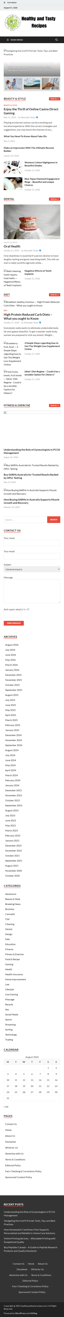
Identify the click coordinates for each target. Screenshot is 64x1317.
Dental (8, 929)
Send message (14, 623)
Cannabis (10, 914)
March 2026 (11, 664)
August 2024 (11, 750)
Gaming (9, 964)
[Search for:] (32, 519)
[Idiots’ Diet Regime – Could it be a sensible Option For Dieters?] (13, 371)
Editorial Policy (13, 1165)
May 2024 (10, 765)
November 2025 (13, 679)
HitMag (33, 1313)
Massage (9, 999)
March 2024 (11, 775)
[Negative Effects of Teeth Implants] (13, 271)
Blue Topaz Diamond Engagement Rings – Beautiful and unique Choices (42, 181)
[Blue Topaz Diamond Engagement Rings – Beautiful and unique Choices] (13, 179)
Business (9, 909)
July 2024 (10, 755)
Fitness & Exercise (14, 954)
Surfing (9, 1029)
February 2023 (12, 835)
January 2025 (12, 730)
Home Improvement (15, 979)
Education (10, 944)
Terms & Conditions (15, 1159)
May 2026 (10, 659)
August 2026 (11, 644)
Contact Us (11, 1124)
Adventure (10, 894)
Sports (8, 1019)
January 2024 (12, 785)
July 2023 (10, 815)
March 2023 (11, 830)
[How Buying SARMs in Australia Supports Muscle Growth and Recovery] (32, 491)
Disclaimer (10, 1141)
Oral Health (12, 246)
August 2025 (11, 694)
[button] (55, 63)
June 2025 (10, 705)
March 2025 (11, 720)
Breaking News (13, 904)
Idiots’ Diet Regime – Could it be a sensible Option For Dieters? (42, 373)
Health (8, 969)
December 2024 (13, 735)
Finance (9, 949)
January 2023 (12, 840)
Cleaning (9, 924)
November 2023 (13, 795)
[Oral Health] (32, 222)
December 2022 (13, 845)
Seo (7, 1009)
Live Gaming (11, 994)
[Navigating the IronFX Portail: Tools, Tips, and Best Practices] (32, 62)
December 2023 (13, 790)
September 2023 (13, 805)
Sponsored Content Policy (18, 1177)
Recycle (9, 1004)
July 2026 (10, 649)
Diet (5, 310)
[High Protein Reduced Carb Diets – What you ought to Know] (32, 304)
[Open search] (56, 39)
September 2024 (13, 745)
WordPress (20, 1313)
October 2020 (12, 875)
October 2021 (12, 855)
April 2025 (10, 715)
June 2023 (10, 820)
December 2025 (13, 674)
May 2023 (10, 825)
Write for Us (11, 1147)
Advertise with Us (14, 1153)
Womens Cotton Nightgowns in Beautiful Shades (41, 164)
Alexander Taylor (28, 117)
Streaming (10, 1024)
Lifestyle (9, 989)
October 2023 (12, 800)
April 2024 (10, 770)
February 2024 (12, 780)
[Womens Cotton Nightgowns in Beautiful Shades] (13, 162)
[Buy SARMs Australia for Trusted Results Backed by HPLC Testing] (32, 466)
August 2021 (11, 865)
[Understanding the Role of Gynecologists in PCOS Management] (32, 428)
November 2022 (13, 850)
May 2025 (10, 710)
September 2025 (13, 689)
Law (7, 984)
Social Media (11, 1014)
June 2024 (10, 760)
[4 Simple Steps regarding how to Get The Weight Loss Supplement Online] (13, 343)
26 (24, 1092)
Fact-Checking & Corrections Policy (23, 1171)
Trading (9, 1039)
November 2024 (13, 740)
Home (8, 1129)
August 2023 (11, 810)
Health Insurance (14, 974)
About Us (10, 1135)
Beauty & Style (10, 105)
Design (8, 934)
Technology (11, 1034)
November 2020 (13, 870)
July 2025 (10, 700)
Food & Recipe (12, 959)
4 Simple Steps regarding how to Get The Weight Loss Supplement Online (42, 346)
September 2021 (13, 860)
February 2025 (12, 725)
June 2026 (10, 654)
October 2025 (12, 684)
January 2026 (12, 669)
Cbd (7, 919)
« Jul (6, 1106)
